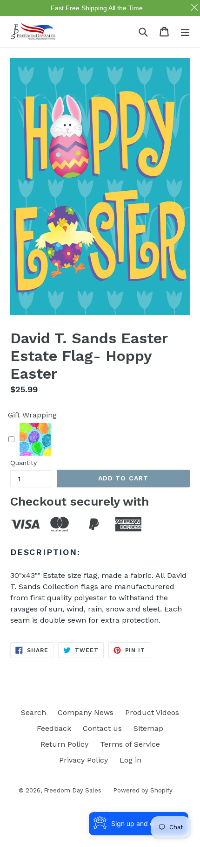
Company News (85, 712)
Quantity (23, 462)
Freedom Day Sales (72, 790)
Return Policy (64, 744)
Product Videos (152, 712)
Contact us (102, 728)
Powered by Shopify (143, 790)
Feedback (54, 728)
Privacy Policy (83, 760)
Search (33, 712)
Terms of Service (130, 744)
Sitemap (148, 728)
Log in (130, 760)
